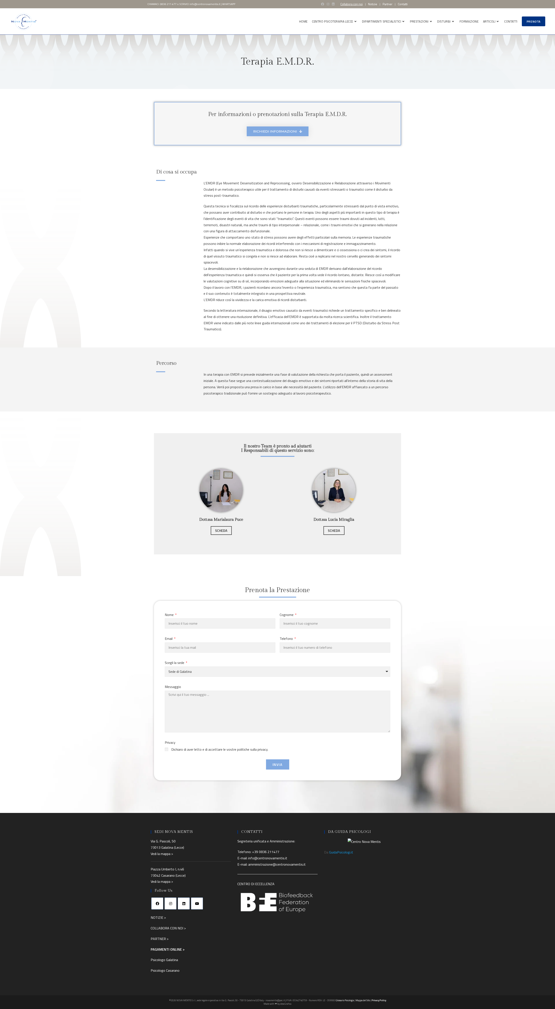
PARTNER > (159, 938)
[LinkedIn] (184, 903)
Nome (170, 614)
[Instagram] (170, 903)
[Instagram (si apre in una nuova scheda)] (328, 4)
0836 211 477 (168, 4)
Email (169, 638)
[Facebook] (157, 903)
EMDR (210, 183)
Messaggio (173, 686)
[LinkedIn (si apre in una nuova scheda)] (333, 4)
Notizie (372, 4)
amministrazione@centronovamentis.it (277, 864)
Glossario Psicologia (344, 1000)
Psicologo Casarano (165, 970)
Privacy (170, 742)
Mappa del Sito (363, 1000)
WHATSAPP (228, 4)
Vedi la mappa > (162, 853)
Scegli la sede (175, 662)
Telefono (287, 638)
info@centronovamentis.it (205, 4)
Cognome (287, 614)
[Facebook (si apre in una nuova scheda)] (322, 4)
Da (338, 852)
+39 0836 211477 (265, 851)
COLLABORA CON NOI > (168, 928)
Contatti (403, 4)
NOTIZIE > (158, 917)
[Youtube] (197, 903)
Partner (387, 4)
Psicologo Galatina (164, 959)
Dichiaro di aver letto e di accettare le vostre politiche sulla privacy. (219, 749)
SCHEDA (221, 530)
